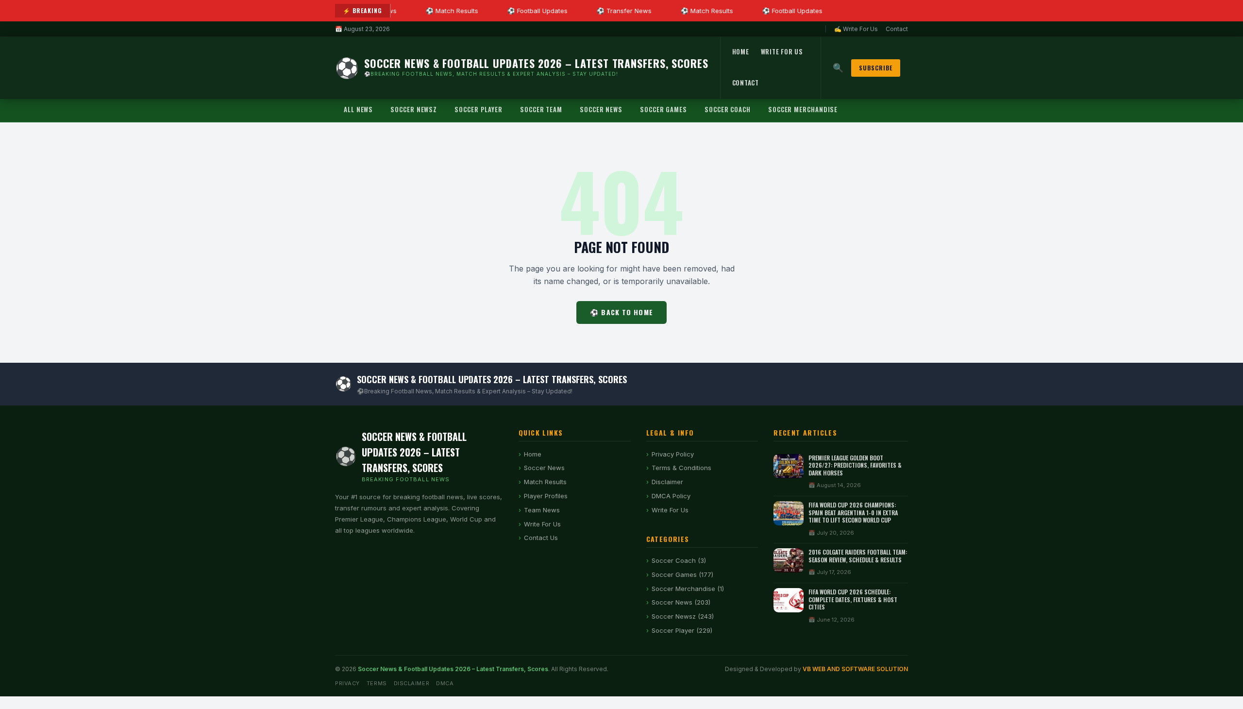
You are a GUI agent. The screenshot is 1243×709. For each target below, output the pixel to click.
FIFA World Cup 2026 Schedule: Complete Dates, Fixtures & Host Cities (852, 599)
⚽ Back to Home (621, 312)
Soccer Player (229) (682, 630)
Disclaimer (667, 482)
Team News (542, 510)
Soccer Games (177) (682, 574)
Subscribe (875, 68)
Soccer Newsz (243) (683, 616)
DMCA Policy (671, 496)
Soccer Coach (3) (679, 560)
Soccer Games (663, 109)
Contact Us (541, 537)
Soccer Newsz (413, 109)
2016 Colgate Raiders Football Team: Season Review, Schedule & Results (857, 556)
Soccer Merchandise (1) (688, 588)
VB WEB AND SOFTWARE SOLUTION (855, 669)
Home (740, 51)
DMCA (445, 683)
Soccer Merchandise (803, 109)
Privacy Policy (673, 454)
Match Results (545, 482)
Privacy (347, 683)
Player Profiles (546, 496)
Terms (377, 683)
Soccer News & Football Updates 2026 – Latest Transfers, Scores (453, 669)
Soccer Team (541, 109)
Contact (897, 29)
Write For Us (782, 51)
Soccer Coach (728, 109)
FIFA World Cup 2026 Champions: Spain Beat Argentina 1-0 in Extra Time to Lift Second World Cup (853, 512)
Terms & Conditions (681, 468)
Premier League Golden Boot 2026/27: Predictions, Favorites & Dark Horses (855, 465)
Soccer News (601, 109)
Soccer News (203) (681, 602)
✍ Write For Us (856, 29)
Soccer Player (478, 109)
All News (358, 109)
